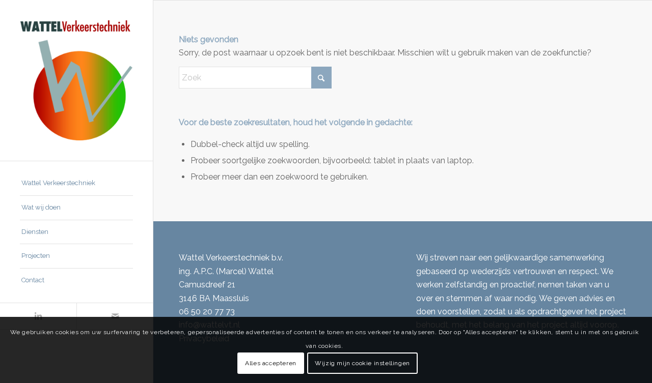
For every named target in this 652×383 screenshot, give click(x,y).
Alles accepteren (270, 363)
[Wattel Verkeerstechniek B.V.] (76, 80)
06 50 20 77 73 (207, 311)
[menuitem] (76, 183)
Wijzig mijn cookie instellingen (362, 363)
